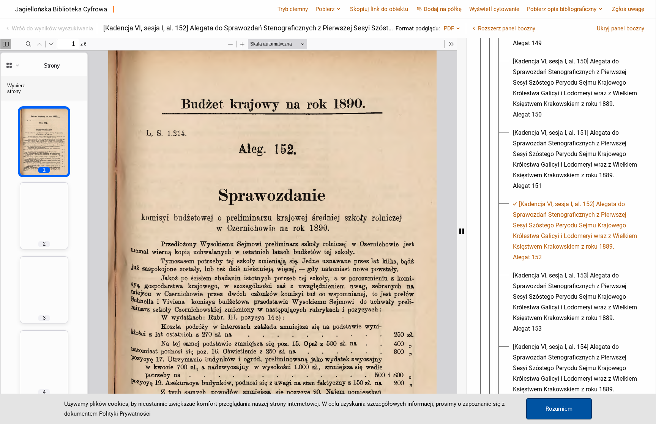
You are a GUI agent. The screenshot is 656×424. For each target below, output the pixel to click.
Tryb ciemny (293, 9)
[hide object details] (461, 231)
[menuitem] (575, 88)
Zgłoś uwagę (628, 9)
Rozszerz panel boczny (506, 28)
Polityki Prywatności (125, 413)
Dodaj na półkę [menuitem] (443, 9)
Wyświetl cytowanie (494, 9)
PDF (449, 28)
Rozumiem (559, 408)
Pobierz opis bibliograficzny (561, 9)
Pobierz (324, 9)
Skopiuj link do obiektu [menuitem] (379, 9)
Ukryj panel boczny (620, 28)
